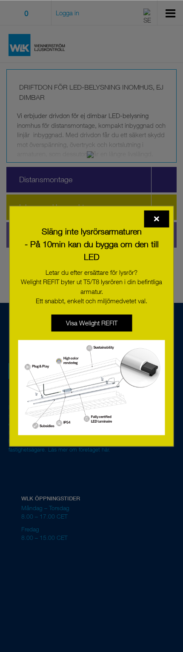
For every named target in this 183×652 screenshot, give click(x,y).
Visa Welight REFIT (91, 323)
